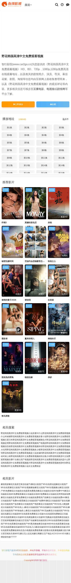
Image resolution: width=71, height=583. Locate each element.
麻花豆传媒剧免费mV (55, 497)
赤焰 (50, 222)
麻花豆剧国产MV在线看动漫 (43, 484)
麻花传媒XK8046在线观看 (50, 524)
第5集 (9, 143)
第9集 (61, 150)
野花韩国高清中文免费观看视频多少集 (23, 450)
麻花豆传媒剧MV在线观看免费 (20, 514)
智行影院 (6, 550)
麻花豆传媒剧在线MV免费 (33, 494)
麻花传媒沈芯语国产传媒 (24, 520)
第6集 (44, 143)
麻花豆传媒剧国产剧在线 (57, 501)
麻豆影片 (64, 530)
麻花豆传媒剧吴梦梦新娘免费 (57, 494)
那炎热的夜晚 (8, 377)
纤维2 (4, 222)
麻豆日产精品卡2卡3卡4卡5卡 (53, 533)
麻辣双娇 (5, 484)
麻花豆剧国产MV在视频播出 (47, 487)
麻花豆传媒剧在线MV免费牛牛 (50, 491)
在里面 (51, 300)
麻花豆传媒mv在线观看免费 (46, 514)
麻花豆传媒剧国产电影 (28, 504)
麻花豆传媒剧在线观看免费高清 (23, 491)
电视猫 (50, 89)
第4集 (9, 135)
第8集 (44, 150)
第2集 (26, 127)
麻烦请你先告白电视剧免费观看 (26, 530)
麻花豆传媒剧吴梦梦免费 (12, 497)
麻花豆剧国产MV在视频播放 (22, 487)
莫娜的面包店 (31, 222)
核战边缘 (29, 377)
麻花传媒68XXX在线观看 (46, 527)
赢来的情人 (30, 338)
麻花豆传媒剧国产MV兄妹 (37, 510)
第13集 (27, 165)
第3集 (61, 127)
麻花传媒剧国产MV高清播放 (26, 524)
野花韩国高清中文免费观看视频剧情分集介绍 (30, 456)
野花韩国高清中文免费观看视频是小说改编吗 (22, 453)
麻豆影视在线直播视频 (50, 530)
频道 (27, 4)
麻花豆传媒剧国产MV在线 (35, 507)
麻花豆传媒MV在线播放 (22, 517)
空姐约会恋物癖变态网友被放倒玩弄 (40, 261)
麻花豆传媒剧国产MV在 (57, 507)
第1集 (9, 127)
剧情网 (61, 89)
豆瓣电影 (38, 89)
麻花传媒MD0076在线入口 (23, 527)
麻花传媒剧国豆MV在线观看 (47, 520)
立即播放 (19, 104)
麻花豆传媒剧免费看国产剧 (34, 497)
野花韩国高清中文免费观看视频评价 (26, 446)
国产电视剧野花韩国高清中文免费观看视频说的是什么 (44, 459)
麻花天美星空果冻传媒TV (20, 484)
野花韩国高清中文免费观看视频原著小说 (28, 436)
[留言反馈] (67, 4)
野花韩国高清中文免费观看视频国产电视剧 (27, 443)
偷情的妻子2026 (9, 300)
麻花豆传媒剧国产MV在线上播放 (52, 504)
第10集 (27, 158)
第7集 (9, 150)
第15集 (61, 173)
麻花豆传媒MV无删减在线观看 (46, 517)
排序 (67, 119)
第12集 (9, 165)
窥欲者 (5, 338)
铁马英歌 (6, 416)
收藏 (54, 104)
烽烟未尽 (52, 338)
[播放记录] (62, 4)
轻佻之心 (52, 261)
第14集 (44, 165)
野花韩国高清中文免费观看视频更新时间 (48, 463)
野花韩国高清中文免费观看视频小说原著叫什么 (21, 433)
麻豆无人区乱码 (27, 533)
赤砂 (50, 377)
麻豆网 (37, 533)
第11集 (44, 158)
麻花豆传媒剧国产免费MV (34, 501)
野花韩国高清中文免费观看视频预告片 (29, 440)
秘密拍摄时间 (8, 261)
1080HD (22, 119)
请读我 (28, 300)
